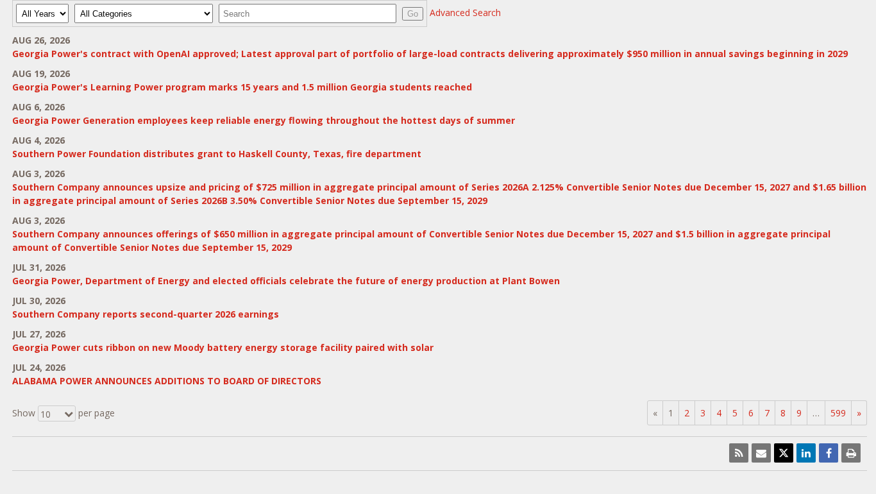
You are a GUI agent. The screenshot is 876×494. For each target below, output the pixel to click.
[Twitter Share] (783, 453)
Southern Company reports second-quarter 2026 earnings (145, 314)
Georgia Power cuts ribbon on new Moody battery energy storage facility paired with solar (223, 347)
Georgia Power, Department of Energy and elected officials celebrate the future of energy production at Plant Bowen (286, 281)
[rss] (738, 453)
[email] (761, 453)
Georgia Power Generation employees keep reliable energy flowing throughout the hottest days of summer (263, 120)
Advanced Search (465, 12)
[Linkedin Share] (806, 453)
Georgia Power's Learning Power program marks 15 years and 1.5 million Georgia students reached (242, 87)
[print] (851, 453)
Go (412, 14)
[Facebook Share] (828, 453)
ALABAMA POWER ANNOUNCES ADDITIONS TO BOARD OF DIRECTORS (166, 381)
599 (838, 413)
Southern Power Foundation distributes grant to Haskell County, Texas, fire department (216, 154)
